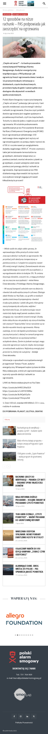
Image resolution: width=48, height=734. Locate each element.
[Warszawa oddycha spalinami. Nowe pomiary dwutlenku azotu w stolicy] (8, 535)
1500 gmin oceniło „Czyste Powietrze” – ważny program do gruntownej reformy (31, 456)
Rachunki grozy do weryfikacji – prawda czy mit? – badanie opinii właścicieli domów (29, 430)
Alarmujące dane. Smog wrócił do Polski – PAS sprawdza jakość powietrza (29, 568)
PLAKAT (21, 411)
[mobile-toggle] (4, 3)
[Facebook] (14, 716)
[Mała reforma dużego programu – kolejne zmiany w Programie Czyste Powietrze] (9, 443)
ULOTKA (30, 411)
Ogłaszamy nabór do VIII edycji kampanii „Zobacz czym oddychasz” (30, 551)
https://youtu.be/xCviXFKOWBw (17, 391)
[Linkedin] (27, 716)
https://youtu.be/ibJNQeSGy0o (16, 394)
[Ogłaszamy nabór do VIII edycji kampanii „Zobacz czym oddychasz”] (8, 552)
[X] (33, 716)
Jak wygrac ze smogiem (20, 14)
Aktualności (20, 10)
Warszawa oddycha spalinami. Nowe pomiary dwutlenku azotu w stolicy (29, 534)
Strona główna (8, 10)
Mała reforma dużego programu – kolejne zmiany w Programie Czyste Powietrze (30, 443)
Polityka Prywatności (24, 722)
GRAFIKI (39, 411)
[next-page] (8, 466)
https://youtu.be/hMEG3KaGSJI (17, 387)
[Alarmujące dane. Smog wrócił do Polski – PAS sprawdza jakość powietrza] (8, 569)
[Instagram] (20, 716)
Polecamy (7, 419)
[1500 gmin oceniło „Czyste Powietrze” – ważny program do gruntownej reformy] (9, 456)
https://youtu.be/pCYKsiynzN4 (16, 398)
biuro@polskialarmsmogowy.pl (27, 678)
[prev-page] (4, 466)
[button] (44, 3)
